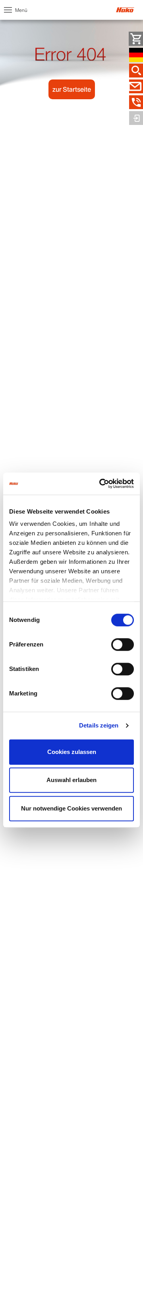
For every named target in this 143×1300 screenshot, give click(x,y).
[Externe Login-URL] (136, 118)
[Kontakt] (136, 86)
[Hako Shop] (135, 38)
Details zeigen (98, 725)
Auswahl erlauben (71, 780)
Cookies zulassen (71, 751)
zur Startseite (71, 89)
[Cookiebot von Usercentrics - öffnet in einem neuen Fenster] (101, 483)
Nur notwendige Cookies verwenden (71, 808)
